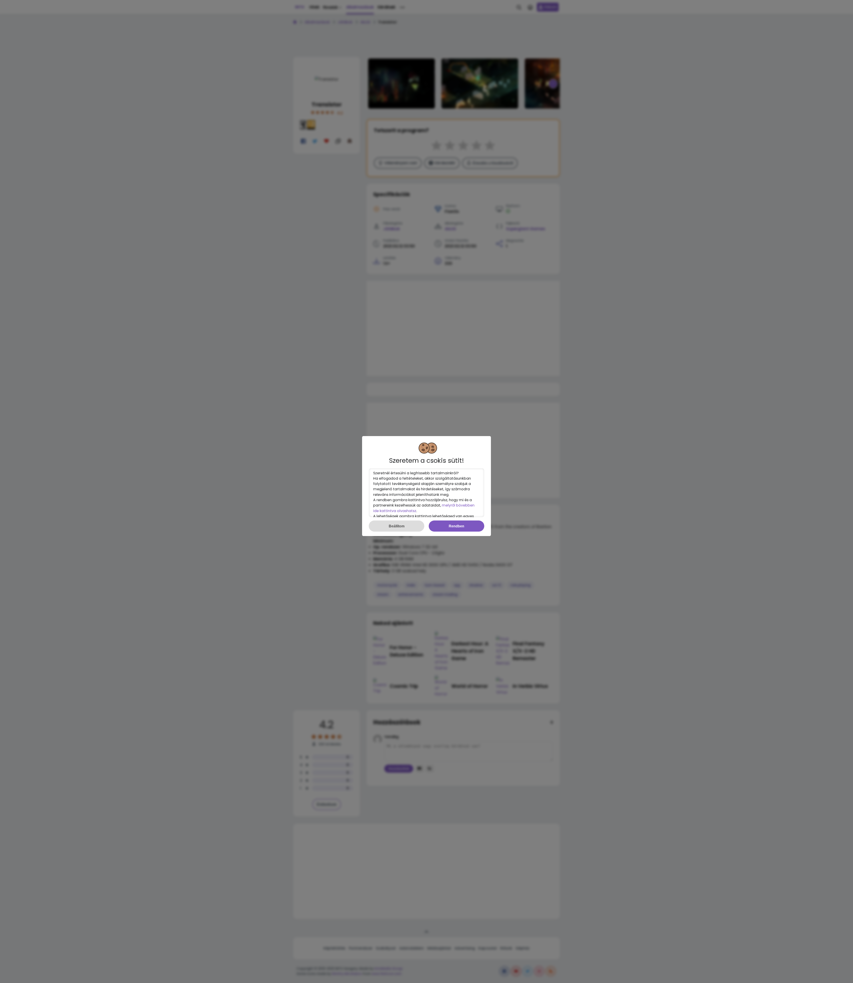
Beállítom (397, 526)
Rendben (456, 526)
